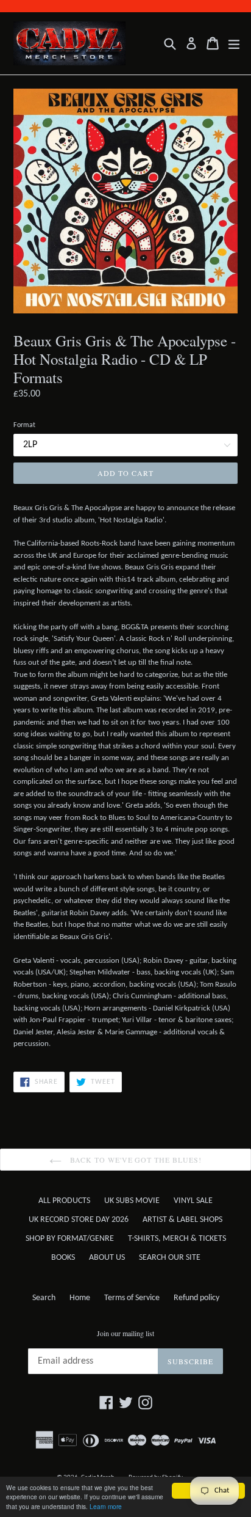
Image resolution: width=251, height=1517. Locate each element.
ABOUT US (107, 1257)
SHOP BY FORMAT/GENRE (70, 1238)
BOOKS (63, 1257)
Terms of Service (132, 1298)
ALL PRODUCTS (64, 1200)
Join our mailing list (125, 1333)
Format (24, 425)
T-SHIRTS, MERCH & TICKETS (177, 1238)
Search (43, 1298)
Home (79, 1298)
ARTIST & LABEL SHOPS (182, 1219)
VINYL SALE (193, 1200)
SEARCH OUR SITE (169, 1257)
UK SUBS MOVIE (132, 1200)
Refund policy (196, 1298)
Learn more (106, 1506)
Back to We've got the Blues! (135, 1159)
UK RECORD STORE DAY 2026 (79, 1219)
